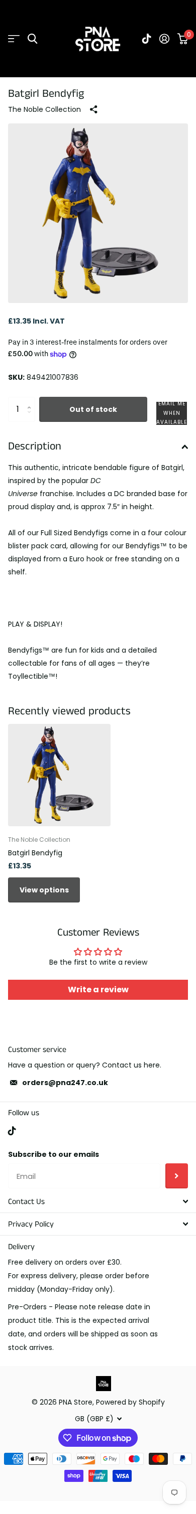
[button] (171, 413)
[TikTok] (12, 1130)
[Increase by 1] (31, 400)
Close (98, 1201)
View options (44, 890)
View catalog (14, 39)
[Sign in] (164, 39)
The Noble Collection (44, 109)
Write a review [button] (98, 989)
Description (34, 446)
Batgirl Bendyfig (35, 853)
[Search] (32, 39)
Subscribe (176, 1175)
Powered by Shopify (130, 1402)
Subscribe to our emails (53, 1154)
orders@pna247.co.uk (65, 1083)
